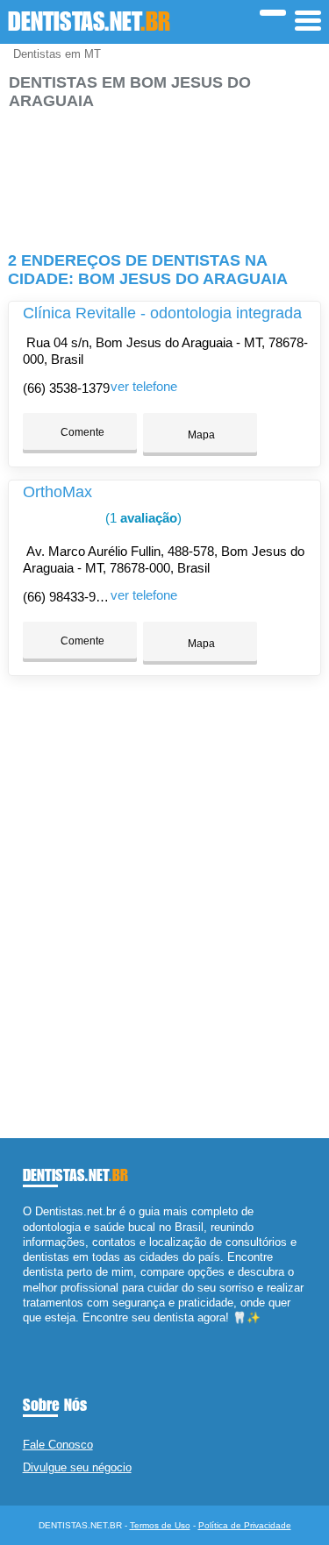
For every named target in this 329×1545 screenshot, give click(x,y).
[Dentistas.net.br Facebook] (27, 1332)
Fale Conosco (58, 1444)
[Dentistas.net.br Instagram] (42, 1332)
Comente (81, 432)
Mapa (200, 435)
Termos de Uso (160, 1525)
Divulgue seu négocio (77, 1467)
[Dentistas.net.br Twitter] (35, 1332)
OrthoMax (57, 492)
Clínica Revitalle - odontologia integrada (162, 313)
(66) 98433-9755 (70, 596)
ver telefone (144, 386)
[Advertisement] (164, 173)
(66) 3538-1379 (66, 388)
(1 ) (142, 517)
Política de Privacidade (244, 1525)
